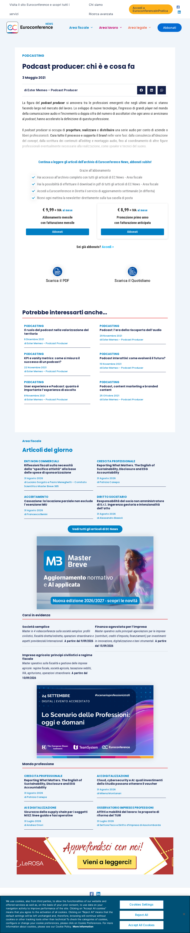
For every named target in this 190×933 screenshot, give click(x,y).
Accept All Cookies (141, 925)
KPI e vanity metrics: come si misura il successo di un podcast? (52, 360)
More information (83, 926)
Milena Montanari (110, 793)
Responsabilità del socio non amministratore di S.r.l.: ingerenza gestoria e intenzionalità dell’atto (130, 504)
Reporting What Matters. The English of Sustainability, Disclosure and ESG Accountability (126, 468)
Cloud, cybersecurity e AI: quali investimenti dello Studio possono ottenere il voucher (130, 782)
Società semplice (35, 627)
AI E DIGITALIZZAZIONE (113, 776)
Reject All (141, 915)
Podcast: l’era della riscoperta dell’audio (130, 330)
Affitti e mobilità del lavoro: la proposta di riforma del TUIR (128, 814)
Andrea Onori (35, 825)
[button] (151, 9)
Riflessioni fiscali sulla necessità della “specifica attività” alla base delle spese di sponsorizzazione (50, 468)
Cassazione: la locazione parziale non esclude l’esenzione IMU (58, 503)
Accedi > (108, 247)
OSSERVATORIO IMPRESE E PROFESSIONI (125, 808)
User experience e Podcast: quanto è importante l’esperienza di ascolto (51, 388)
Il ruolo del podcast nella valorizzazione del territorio (56, 332)
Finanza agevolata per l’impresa (121, 627)
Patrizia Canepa (109, 482)
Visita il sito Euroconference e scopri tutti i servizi (39, 9)
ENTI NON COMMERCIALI (41, 461)
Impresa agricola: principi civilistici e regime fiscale (57, 657)
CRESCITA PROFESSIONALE (116, 461)
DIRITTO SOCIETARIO (112, 497)
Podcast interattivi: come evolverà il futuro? (133, 358)
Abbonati (57, 232)
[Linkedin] (179, 12)
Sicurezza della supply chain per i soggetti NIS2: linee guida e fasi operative (55, 814)
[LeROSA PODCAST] (95, 855)
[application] (91, 27)
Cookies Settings (141, 904)
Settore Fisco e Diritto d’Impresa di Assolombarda (130, 825)
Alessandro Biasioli (111, 518)
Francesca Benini (37, 514)
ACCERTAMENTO (36, 497)
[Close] (184, 914)
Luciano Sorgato (37, 482)
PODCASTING (33, 55)
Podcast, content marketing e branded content (129, 388)
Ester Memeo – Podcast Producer (52, 90)
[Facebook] (178, 7)
